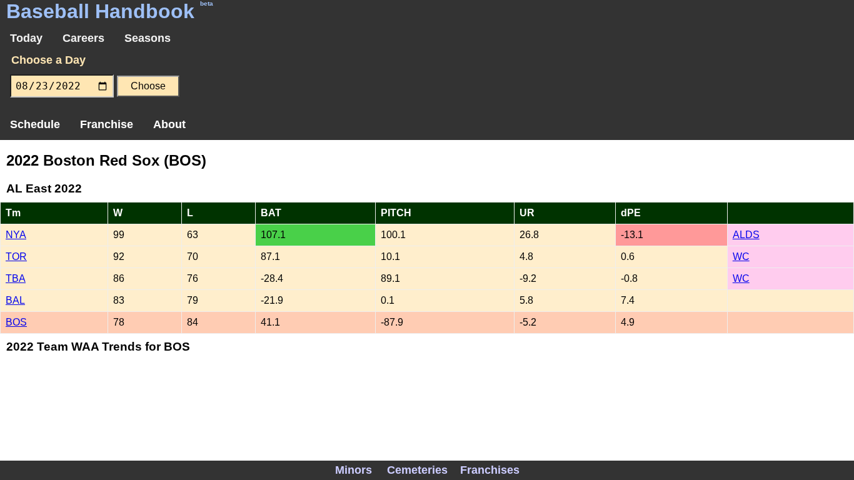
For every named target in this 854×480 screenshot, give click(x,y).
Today (26, 38)
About (169, 124)
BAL (15, 300)
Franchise (106, 124)
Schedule (35, 124)
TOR (16, 256)
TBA (16, 278)
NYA (16, 234)
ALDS (746, 234)
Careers (83, 38)
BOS (16, 322)
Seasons (147, 38)
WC (741, 256)
